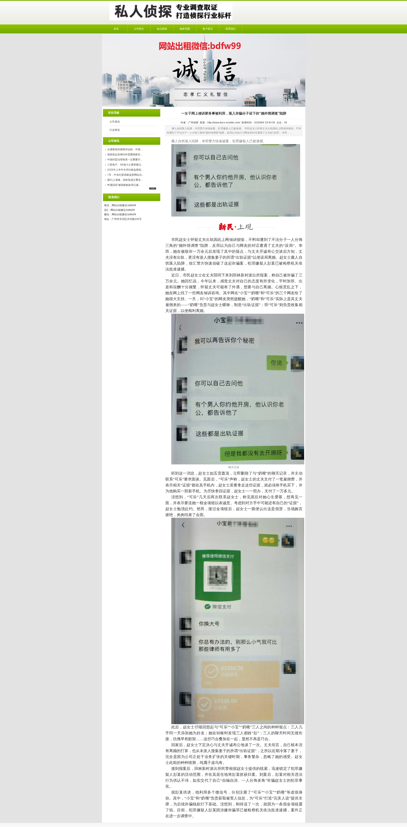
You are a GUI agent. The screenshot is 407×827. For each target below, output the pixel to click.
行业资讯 (115, 129)
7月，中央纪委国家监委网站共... (125, 174)
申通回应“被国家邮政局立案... (124, 185)
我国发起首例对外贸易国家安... (124, 154)
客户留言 (208, 28)
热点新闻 (162, 28)
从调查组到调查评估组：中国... (124, 149)
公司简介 (139, 28)
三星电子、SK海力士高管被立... (125, 164)
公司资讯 (115, 121)
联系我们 (231, 28)
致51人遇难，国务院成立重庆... (125, 179)
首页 (116, 28)
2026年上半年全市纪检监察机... (125, 169)
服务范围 (185, 28)
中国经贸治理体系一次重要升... (124, 159)
